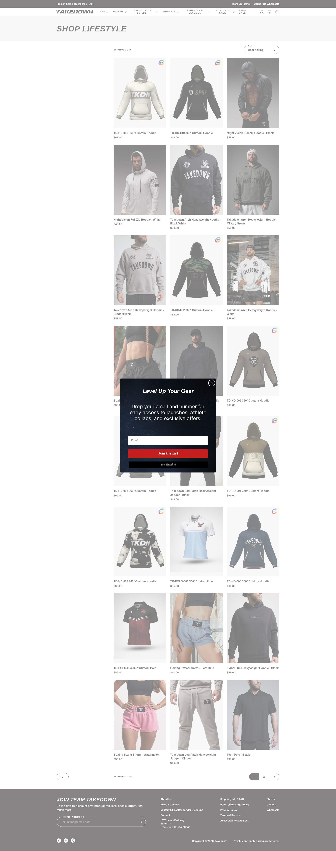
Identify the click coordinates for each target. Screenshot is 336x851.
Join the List (168, 453)
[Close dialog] (212, 383)
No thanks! (168, 464)
